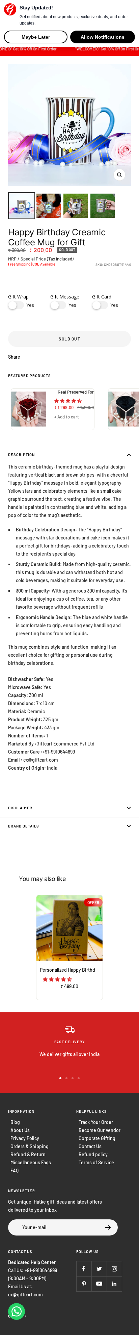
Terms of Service (96, 1162)
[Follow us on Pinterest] (83, 1283)
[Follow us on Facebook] (83, 1268)
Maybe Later (36, 37)
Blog (15, 1122)
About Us (20, 1130)
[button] (68, 400)
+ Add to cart (66, 416)
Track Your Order (96, 1122)
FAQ (14, 1170)
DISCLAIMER (20, 808)
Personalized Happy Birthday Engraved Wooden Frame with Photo (71, 970)
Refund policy (93, 1154)
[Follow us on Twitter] (99, 1268)
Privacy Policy (24, 1138)
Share (14, 357)
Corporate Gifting (97, 1138)
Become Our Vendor (99, 1130)
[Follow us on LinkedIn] (114, 1283)
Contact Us (90, 1146)
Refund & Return (28, 1154)
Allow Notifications (102, 37)
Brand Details (23, 826)
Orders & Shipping (29, 1146)
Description (21, 454)
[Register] (108, 1227)
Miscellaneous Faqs (30, 1162)
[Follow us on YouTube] (99, 1283)
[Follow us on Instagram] (114, 1268)
